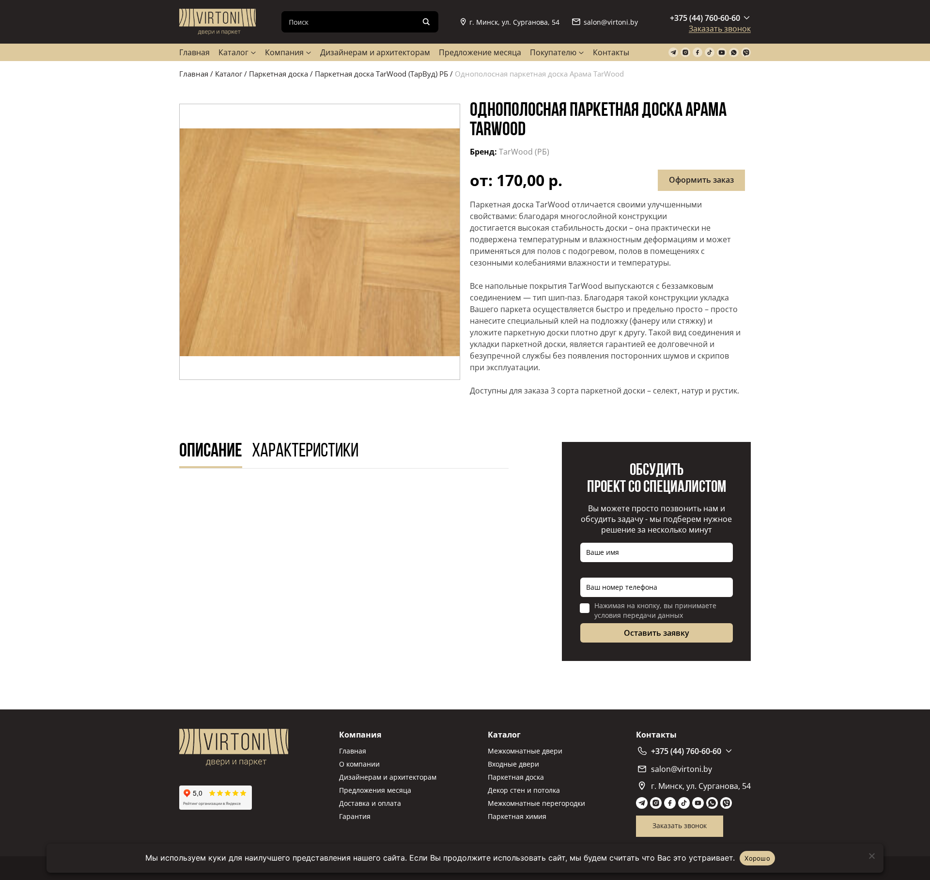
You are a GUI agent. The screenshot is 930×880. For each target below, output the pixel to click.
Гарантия (355, 816)
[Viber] (746, 52)
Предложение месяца (480, 52)
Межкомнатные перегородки (536, 803)
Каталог (233, 52)
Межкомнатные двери (525, 750)
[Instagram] (685, 52)
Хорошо (757, 858)
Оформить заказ (701, 179)
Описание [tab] (210, 451)
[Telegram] (673, 52)
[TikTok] (709, 52)
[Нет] (871, 856)
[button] (319, 242)
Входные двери (513, 764)
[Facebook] (697, 52)
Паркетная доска (278, 74)
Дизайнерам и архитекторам (375, 52)
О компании (359, 764)
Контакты (611, 52)
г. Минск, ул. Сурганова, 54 (514, 22)
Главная (194, 52)
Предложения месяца (375, 790)
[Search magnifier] (426, 21)
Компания (284, 52)
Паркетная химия (517, 816)
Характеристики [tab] (305, 451)
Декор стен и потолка (524, 790)
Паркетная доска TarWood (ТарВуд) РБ (381, 74)
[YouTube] (722, 52)
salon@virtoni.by (611, 22)
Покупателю (553, 52)
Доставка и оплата (370, 803)
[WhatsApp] (734, 52)
